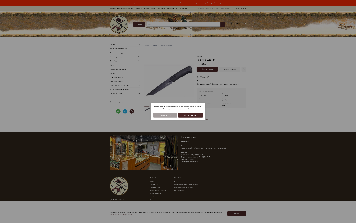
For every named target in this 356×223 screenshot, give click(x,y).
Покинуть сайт (165, 115)
